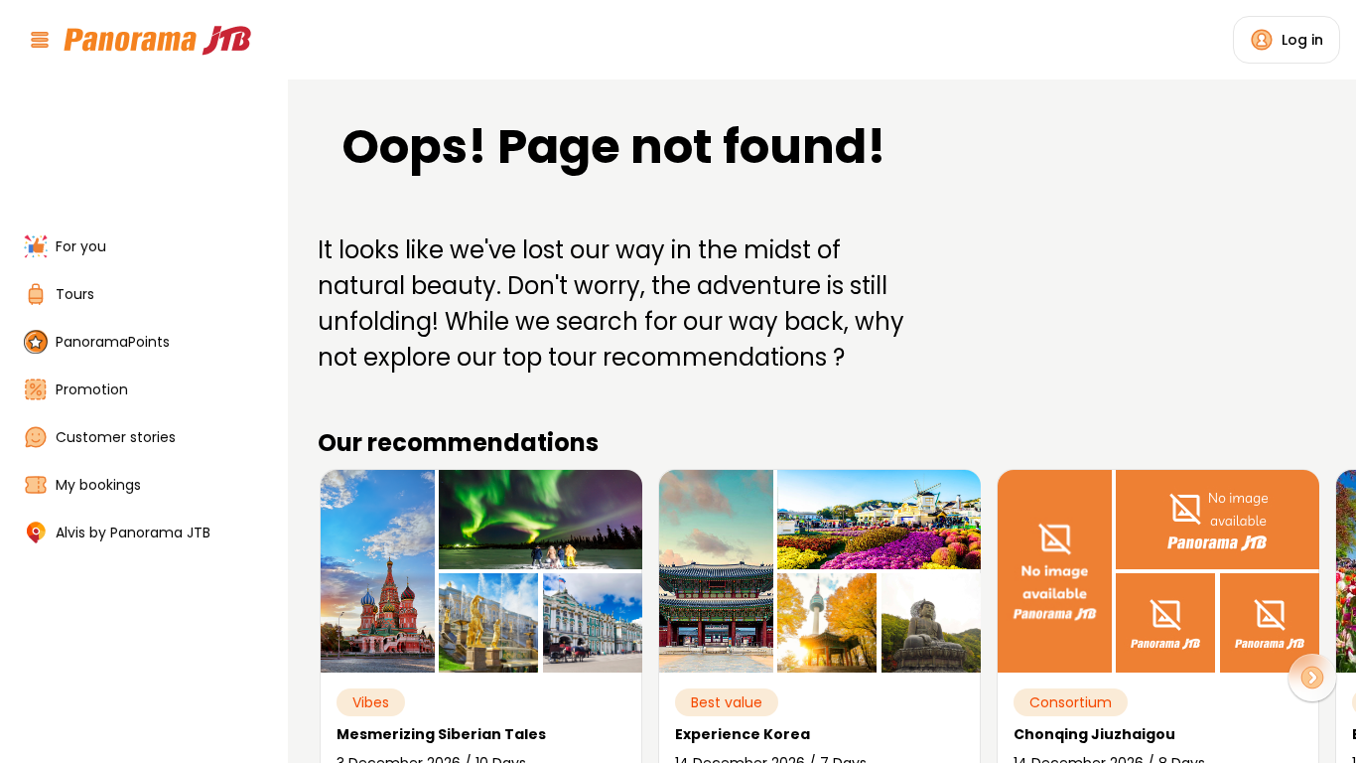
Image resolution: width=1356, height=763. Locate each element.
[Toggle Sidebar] (276, 381)
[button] (1312, 677)
